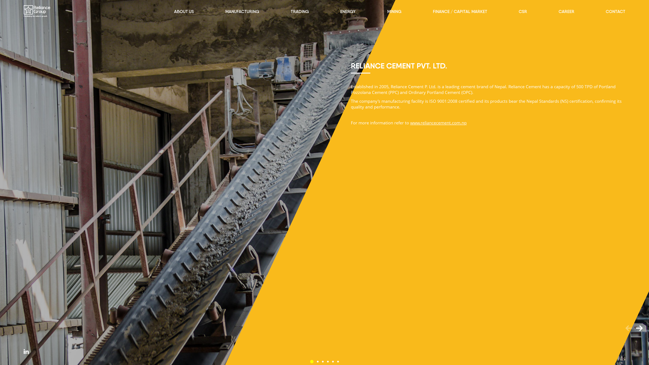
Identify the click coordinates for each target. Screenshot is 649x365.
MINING (394, 11)
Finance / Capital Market (460, 11)
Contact (615, 11)
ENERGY (348, 11)
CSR (523, 11)
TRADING (300, 11)
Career (566, 11)
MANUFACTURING (242, 11)
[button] (312, 361)
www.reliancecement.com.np (438, 123)
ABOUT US (184, 11)
